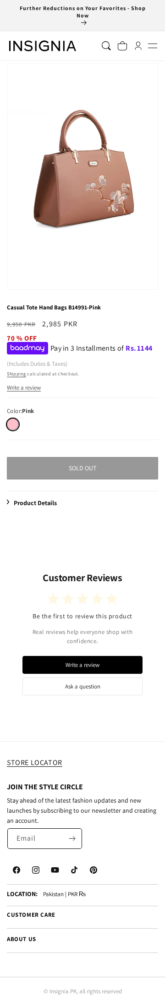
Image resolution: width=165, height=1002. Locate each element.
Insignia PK (63, 991)
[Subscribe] (72, 838)
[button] (152, 46)
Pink (12, 424)
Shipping (16, 374)
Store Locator (34, 762)
